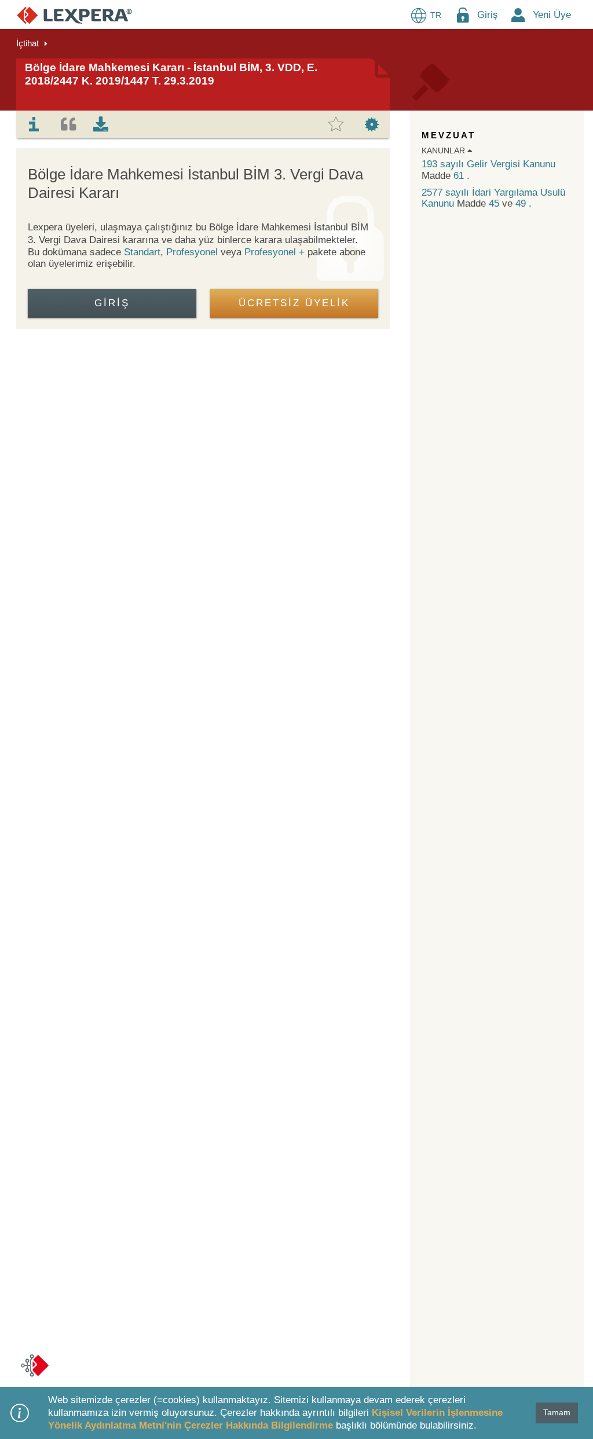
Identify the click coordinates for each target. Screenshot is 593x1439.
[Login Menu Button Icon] (462, 14)
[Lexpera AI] (35, 1365)
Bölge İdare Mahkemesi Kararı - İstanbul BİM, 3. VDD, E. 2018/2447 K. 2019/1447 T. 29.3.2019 (171, 74)
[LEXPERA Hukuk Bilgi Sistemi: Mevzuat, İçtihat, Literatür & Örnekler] (74, 14)
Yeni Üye (552, 14)
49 (522, 203)
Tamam (556, 1412)
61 (460, 175)
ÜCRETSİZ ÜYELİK (294, 303)
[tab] (34, 124)
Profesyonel (192, 252)
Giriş (487, 14)
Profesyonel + (276, 252)
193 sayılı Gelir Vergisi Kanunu (488, 164)
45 (495, 203)
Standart (142, 252)
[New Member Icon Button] (518, 14)
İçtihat (27, 43)
